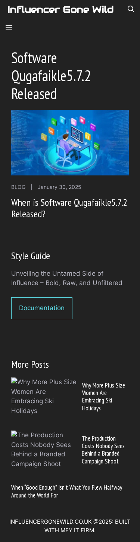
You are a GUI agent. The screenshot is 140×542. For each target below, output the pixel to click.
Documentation (42, 308)
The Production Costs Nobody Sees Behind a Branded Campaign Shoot (103, 449)
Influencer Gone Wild (60, 9)
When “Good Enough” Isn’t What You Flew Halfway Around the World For (66, 491)
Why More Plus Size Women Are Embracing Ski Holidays (103, 396)
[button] (131, 9)
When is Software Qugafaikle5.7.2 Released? (69, 208)
